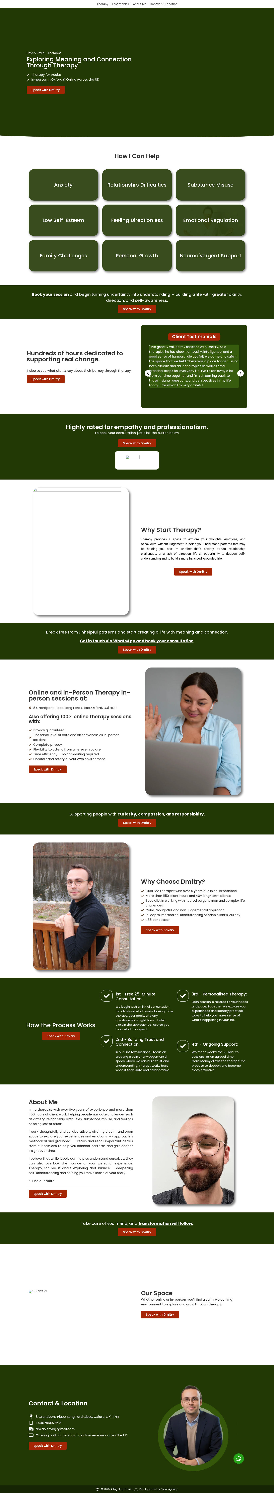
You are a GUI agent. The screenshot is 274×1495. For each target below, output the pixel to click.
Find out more (43, 1181)
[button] (148, 373)
